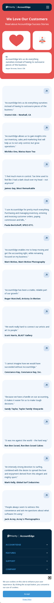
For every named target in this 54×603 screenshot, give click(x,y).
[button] (49, 577)
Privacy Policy (27, 599)
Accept (27, 594)
